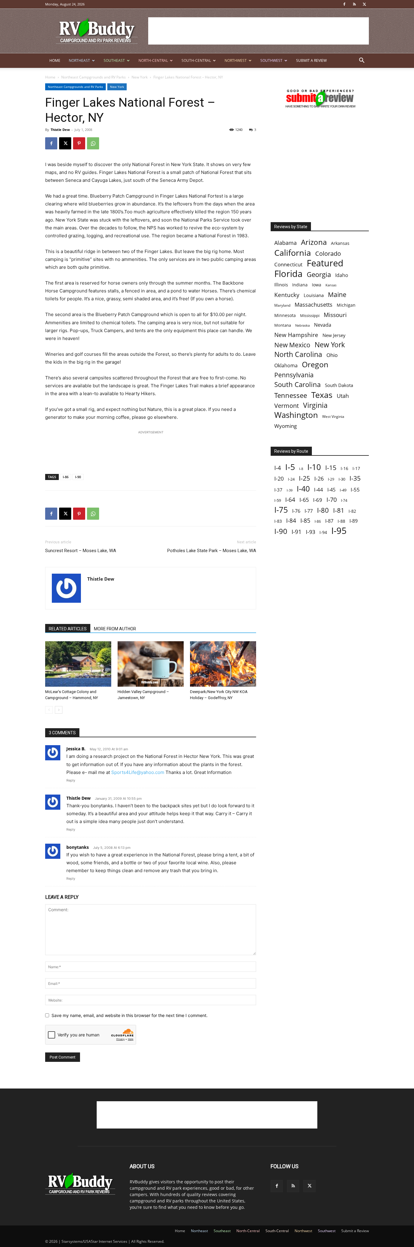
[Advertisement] (258, 31)
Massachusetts (313, 305)
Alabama (285, 243)
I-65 (304, 500)
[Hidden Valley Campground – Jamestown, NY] (151, 664)
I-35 (355, 478)
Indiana (300, 285)
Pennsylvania (294, 375)
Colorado (328, 253)
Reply (70, 780)
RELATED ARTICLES (68, 628)
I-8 (301, 469)
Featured (325, 263)
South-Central (196, 60)
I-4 (277, 468)
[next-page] (58, 710)
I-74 (344, 500)
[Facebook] (344, 4)
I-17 (356, 468)
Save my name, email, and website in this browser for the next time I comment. (130, 1015)
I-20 (279, 478)
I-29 (331, 479)
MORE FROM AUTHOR (115, 628)
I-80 (323, 510)
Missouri (335, 315)
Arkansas (340, 243)
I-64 (290, 499)
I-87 (329, 521)
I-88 (341, 521)
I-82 (352, 511)
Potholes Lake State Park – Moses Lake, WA (211, 550)
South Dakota (339, 385)
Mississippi (309, 315)
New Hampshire (296, 335)
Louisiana (314, 295)
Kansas (331, 285)
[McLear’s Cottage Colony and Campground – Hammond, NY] (78, 664)
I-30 (342, 479)
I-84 (291, 520)
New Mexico (292, 345)
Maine (337, 295)
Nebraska (302, 325)
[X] (364, 4)
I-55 (355, 489)
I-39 (289, 490)
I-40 (303, 488)
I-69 (317, 500)
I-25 (304, 478)
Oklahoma (286, 365)
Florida (288, 274)
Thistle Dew (60, 129)
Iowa (316, 285)
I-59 (277, 500)
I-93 (310, 531)
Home (54, 60)
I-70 (331, 499)
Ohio (332, 355)
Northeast (79, 60)
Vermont (286, 405)
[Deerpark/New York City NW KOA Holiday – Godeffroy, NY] (223, 664)
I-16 (344, 468)
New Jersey (334, 335)
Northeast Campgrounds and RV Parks (93, 77)
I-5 (290, 467)
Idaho (341, 275)
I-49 (343, 490)
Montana (282, 325)
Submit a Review (311, 60)
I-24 (291, 479)
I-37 (278, 490)
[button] (361, 61)
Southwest (271, 60)
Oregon (315, 364)
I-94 (323, 532)
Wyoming (285, 426)
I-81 (338, 510)
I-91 (297, 531)
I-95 (339, 531)
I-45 (331, 490)
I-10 (314, 467)
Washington (296, 415)
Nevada (322, 325)
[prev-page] (49, 710)
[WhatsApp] (93, 143)
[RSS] (354, 4)
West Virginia (333, 416)
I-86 (65, 477)
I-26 (319, 478)
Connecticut (288, 264)
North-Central (153, 60)
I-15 (330, 468)
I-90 (78, 477)
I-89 (353, 521)
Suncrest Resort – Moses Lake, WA (80, 550)
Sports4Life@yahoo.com (137, 772)
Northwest (236, 60)
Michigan (346, 305)
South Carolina (297, 384)
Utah (343, 396)
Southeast (114, 60)
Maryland (282, 305)
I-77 (309, 511)
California (292, 252)
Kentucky (286, 295)
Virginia (315, 405)
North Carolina (298, 354)
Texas (321, 395)
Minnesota (285, 315)
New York (140, 77)
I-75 (281, 510)
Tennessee (290, 395)
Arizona (314, 242)
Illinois (281, 285)
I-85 (305, 521)
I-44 (318, 489)
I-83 (278, 521)
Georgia (319, 274)
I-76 (296, 511)
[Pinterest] (79, 143)
